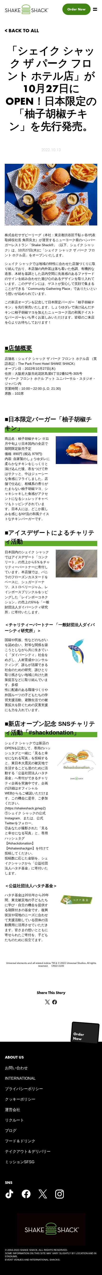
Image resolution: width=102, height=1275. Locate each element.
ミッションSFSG (19, 1162)
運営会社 (12, 1110)
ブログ (10, 1131)
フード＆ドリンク (20, 1141)
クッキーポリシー (20, 1099)
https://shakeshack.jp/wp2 (25, 808)
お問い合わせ (16, 1068)
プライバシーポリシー (24, 1089)
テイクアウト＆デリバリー (28, 1151)
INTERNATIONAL (20, 1078)
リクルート (14, 1120)
